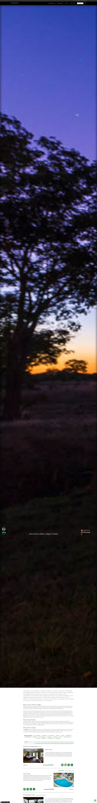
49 (52, 743)
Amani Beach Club (29, 795)
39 (38, 743)
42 (42, 743)
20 (50, 742)
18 (47, 742)
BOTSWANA (51, 735)
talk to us (80, 3)
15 (43, 742)
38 (36, 743)
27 (60, 742)
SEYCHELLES (51, 738)
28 (61, 742)
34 (69, 742)
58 (65, 743)
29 (63, 742)
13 (41, 742)
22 (52, 742)
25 (57, 742)
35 (71, 742)
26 (58, 742)
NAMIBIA (35, 737)
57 (64, 743)
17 (46, 742)
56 (62, 743)
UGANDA (55, 737)
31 (65, 742)
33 (68, 742)
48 (51, 743)
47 (49, 743)
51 (55, 743)
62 (71, 743)
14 (42, 742)
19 (48, 742)
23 (54, 742)
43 (43, 743)
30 (64, 742)
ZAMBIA (57, 735)
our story (72, 3)
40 (39, 743)
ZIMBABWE (68, 735)
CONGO (38, 738)
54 (59, 743)
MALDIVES (58, 738)
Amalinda (61, 771)
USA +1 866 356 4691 (84, 0)
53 (58, 743)
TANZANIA (44, 735)
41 (41, 743)
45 (46, 743)
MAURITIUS (44, 738)
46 (48, 743)
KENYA (62, 735)
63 (72, 743)
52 (57, 743)
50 (54, 743)
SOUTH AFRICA (42, 737)
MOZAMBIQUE (28, 737)
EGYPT (60, 737)
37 (35, 743)
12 (40, 742)
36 (72, 742)
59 (67, 743)
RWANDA (49, 737)
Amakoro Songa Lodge (30, 746)
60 (68, 743)
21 (51, 742)
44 (45, 743)
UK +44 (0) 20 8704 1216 (78, 0)
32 (67, 742)
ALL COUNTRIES (36, 735)
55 (61, 743)
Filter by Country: (28, 735)
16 (45, 742)
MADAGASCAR (67, 737)
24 (55, 742)
